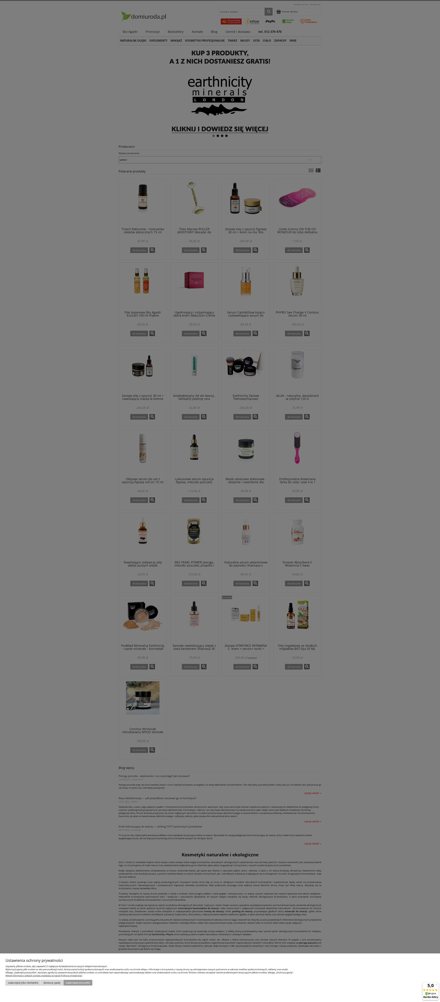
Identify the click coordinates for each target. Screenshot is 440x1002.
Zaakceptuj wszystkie (78, 982)
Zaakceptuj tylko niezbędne (23, 982)
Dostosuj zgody (51, 982)
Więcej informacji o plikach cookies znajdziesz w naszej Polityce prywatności (44, 975)
